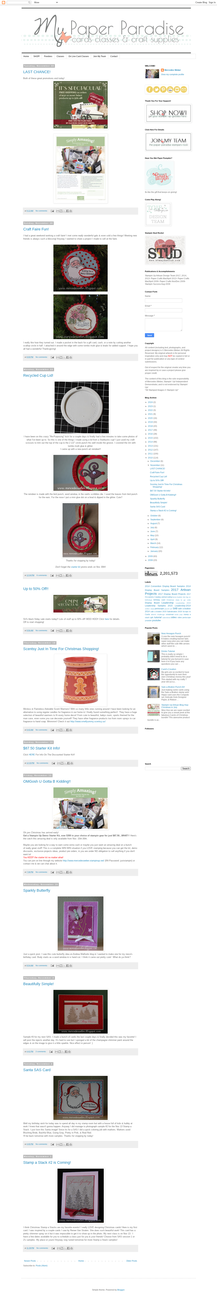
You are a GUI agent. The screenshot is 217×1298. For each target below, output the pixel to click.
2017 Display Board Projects (172, 594)
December (155, 461)
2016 (150, 434)
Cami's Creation (168, 669)
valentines (166, 617)
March (153, 543)
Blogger (120, 1290)
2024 (150, 402)
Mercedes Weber (172, 70)
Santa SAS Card (37, 1070)
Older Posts (131, 1261)
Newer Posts (30, 1261)
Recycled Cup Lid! (38, 375)
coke (189, 600)
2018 (150, 426)
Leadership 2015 (183, 603)
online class (149, 609)
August (153, 523)
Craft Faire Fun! (36, 229)
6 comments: (42, 575)
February (154, 547)
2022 (150, 410)
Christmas (170, 600)
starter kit (75, 567)
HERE (32, 754)
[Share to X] (64, 211)
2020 (150, 418)
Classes (60, 56)
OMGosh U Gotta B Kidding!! (47, 781)
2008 (150, 560)
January (154, 551)
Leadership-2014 (183, 606)
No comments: (42, 211)
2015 (150, 438)
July (152, 527)
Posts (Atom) (41, 1265)
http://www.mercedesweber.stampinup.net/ (83, 860)
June (152, 531)
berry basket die (179, 597)
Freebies (48, 56)
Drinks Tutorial (168, 651)
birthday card (159, 600)
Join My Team (99, 56)
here (107, 619)
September (155, 519)
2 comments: (41, 1051)
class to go (180, 600)
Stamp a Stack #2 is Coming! (47, 1162)
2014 (150, 442)
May (152, 535)
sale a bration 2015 (158, 611)
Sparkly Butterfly (36, 890)
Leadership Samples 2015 (159, 606)
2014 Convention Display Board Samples (165, 586)
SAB (175, 608)
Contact (113, 56)
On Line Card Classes (78, 56)
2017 (150, 430)
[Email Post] (52, 211)
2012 (150, 450)
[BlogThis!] (61, 211)
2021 (150, 414)
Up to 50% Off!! (35, 589)
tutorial (158, 617)
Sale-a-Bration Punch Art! (173, 687)
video (174, 617)
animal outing (166, 597)
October (154, 515)
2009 (150, 556)
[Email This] (58, 211)
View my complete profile (172, 74)
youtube (156, 620)
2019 (150, 422)
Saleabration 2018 (174, 611)
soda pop (179, 614)
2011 (150, 454)
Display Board (152, 603)
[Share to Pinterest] (70, 211)
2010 (150, 458)
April (152, 539)
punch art (168, 609)
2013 (150, 446)
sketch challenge (158, 614)
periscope (159, 608)
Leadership (168, 602)
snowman (170, 614)
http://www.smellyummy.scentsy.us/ (88, 721)
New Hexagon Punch (171, 633)
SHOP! (36, 56)
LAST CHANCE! (37, 72)
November (155, 465)
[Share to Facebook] (67, 211)
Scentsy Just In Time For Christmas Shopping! (61, 649)
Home (26, 56)
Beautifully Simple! (38, 984)
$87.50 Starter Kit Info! (41, 748)
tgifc (152, 617)
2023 (150, 406)
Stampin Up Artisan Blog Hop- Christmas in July (175, 706)
